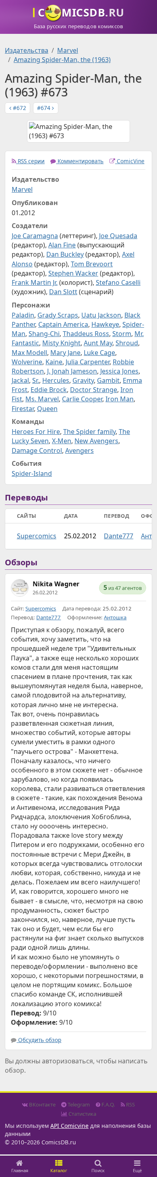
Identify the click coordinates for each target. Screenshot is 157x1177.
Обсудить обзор (39, 1040)
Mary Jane (65, 352)
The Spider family (89, 431)
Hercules (55, 380)
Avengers (79, 450)
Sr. (35, 380)
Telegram (78, 1104)
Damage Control (37, 450)
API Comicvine (69, 1125)
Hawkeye (105, 324)
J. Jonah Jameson (72, 371)
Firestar (23, 408)
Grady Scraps (57, 315)
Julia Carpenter (87, 361)
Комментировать (79, 161)
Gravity (83, 380)
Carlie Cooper (82, 398)
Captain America (63, 324)
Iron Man (119, 398)
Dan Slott (63, 291)
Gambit (108, 380)
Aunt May (98, 342)
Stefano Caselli (118, 282)
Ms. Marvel (42, 398)
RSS (130, 1104)
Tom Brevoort (92, 263)
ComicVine (130, 161)
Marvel (67, 50)
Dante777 (118, 535)
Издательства (26, 50)
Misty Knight (61, 342)
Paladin (23, 315)
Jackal (20, 380)
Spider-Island (32, 473)
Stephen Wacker (73, 273)
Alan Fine (62, 245)
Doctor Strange (93, 389)
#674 (44, 108)
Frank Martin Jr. (35, 282)
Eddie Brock (49, 389)
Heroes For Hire (36, 431)
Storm (121, 333)
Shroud (127, 342)
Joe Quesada (118, 235)
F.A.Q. (107, 1104)
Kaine (53, 361)
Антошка (115, 617)
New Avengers (96, 440)
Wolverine (27, 361)
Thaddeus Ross (86, 333)
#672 (18, 108)
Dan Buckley (65, 254)
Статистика (81, 1113)
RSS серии (30, 161)
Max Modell (29, 352)
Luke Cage (99, 352)
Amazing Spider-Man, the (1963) (62, 59)
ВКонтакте (42, 1104)
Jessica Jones (119, 371)
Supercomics (36, 535)
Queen (47, 408)
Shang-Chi (44, 333)
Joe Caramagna (35, 235)
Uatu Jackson (101, 315)
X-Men (61, 440)
